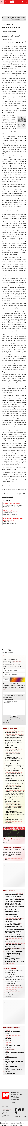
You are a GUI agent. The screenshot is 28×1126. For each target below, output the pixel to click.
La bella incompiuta (10, 993)
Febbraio (12, 1030)
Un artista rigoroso (10, 983)
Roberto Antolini (9, 505)
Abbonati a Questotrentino (12, 848)
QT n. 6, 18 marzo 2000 (11, 514)
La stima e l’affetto (10, 972)
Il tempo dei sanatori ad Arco (13, 991)
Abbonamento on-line (7, 1116)
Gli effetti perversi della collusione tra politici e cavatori (15, 813)
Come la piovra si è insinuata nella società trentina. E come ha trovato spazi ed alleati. (14, 765)
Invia (14, 716)
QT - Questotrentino (10, 974)
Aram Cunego (8, 39)
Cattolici (22, 494)
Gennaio (13, 1034)
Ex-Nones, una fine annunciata (13, 987)
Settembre (10, 1048)
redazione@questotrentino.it (18, 1100)
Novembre (8, 1041)
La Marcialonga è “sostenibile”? (14, 970)
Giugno (11, 1056)
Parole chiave (5, 1110)
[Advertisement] (14, 587)
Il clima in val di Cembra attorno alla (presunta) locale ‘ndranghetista (13, 743)
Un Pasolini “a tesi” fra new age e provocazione (12, 486)
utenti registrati (16, 661)
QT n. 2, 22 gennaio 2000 (12, 17)
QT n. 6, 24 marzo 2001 (11, 523)
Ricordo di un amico (10, 989)
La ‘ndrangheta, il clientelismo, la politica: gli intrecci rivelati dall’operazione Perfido (13, 759)
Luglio (14, 1052)
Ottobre (12, 1044)
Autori (3, 1113)
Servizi (23, 17)
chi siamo (13, 1102)
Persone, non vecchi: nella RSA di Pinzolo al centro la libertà (14, 980)
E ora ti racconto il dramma (13, 985)
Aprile (11, 1065)
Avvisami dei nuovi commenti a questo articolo (13, 696)
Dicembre (8, 1037)
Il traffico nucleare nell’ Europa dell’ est (13, 489)
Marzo (13, 1068)
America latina (15, 494)
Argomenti (4, 1112)
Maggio (14, 1061)
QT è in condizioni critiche (11, 839)
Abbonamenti (5, 1115)
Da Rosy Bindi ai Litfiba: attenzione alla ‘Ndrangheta (13, 820)
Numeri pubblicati (6, 1109)
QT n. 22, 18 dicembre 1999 (12, 506)
